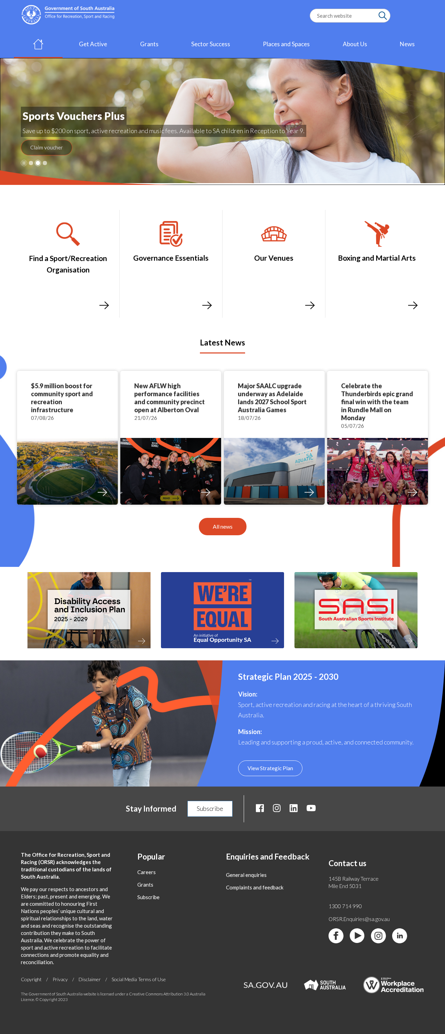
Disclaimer (90, 979)
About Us (355, 44)
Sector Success (210, 44)
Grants (149, 44)
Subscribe (210, 808)
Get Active (93, 44)
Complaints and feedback (254, 887)
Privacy (60, 979)
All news (223, 526)
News (407, 44)
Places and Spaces (286, 44)
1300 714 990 (345, 906)
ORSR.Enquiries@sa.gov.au (359, 919)
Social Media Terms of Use (139, 979)
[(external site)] (89, 651)
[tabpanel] (222, 121)
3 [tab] (45, 163)
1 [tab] (31, 163)
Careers (146, 872)
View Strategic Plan (270, 768)
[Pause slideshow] (24, 163)
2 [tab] (38, 163)
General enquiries (246, 875)
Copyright (31, 979)
